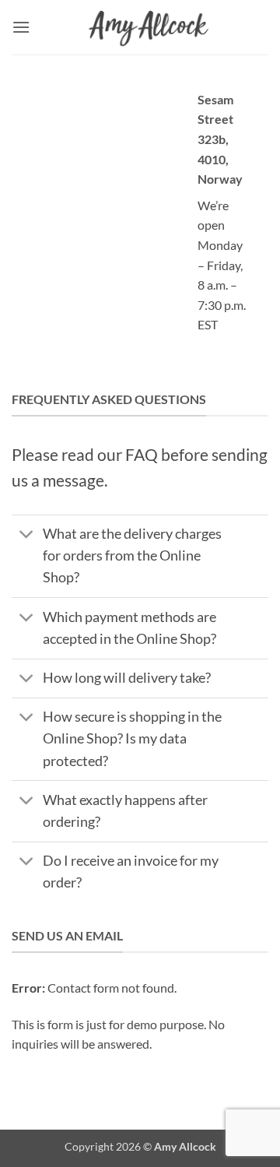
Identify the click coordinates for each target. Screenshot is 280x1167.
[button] (21, 27)
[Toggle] (27, 536)
